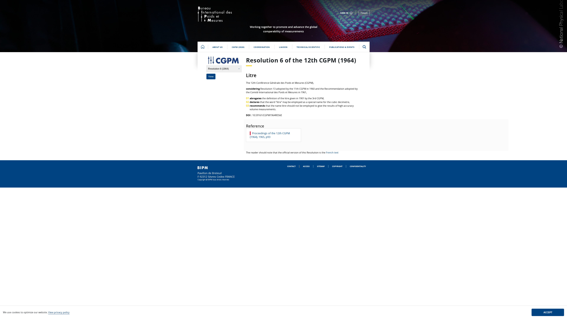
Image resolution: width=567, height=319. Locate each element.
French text (332, 152)
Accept (548, 312)
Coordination (262, 47)
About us (217, 47)
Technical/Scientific (308, 47)
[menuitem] (291, 166)
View (211, 76)
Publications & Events (342, 47)
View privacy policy (59, 312)
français (364, 13)
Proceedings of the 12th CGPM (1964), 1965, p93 (270, 135)
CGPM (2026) (238, 47)
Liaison (283, 47)
